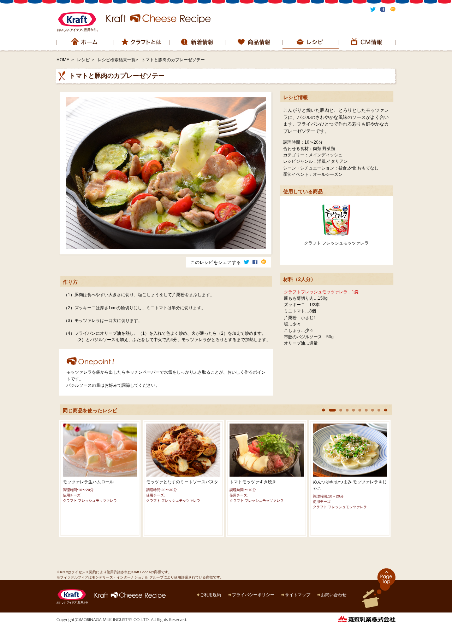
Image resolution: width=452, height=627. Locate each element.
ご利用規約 (210, 594)
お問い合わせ (333, 594)
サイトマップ (297, 594)
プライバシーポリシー (253, 594)
